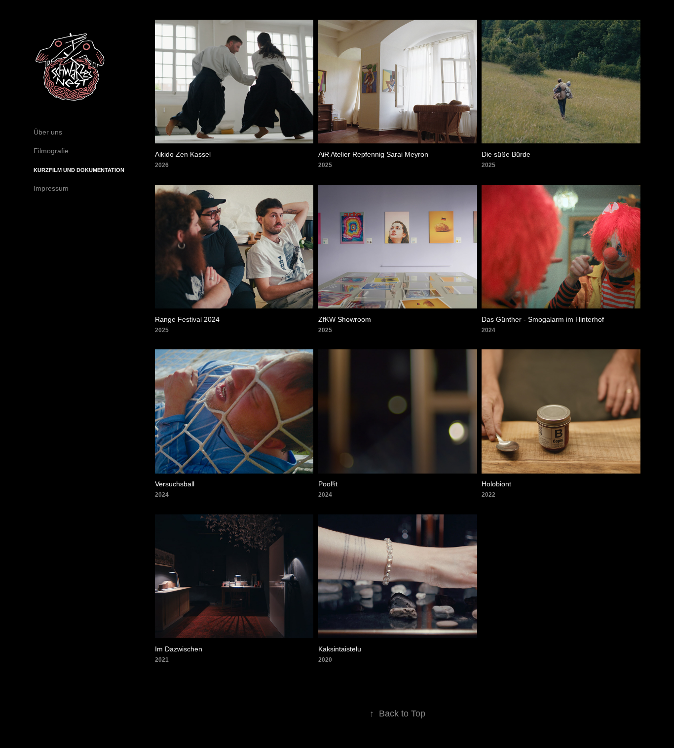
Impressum (51, 188)
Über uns (48, 132)
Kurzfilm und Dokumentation (79, 170)
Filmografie (51, 151)
